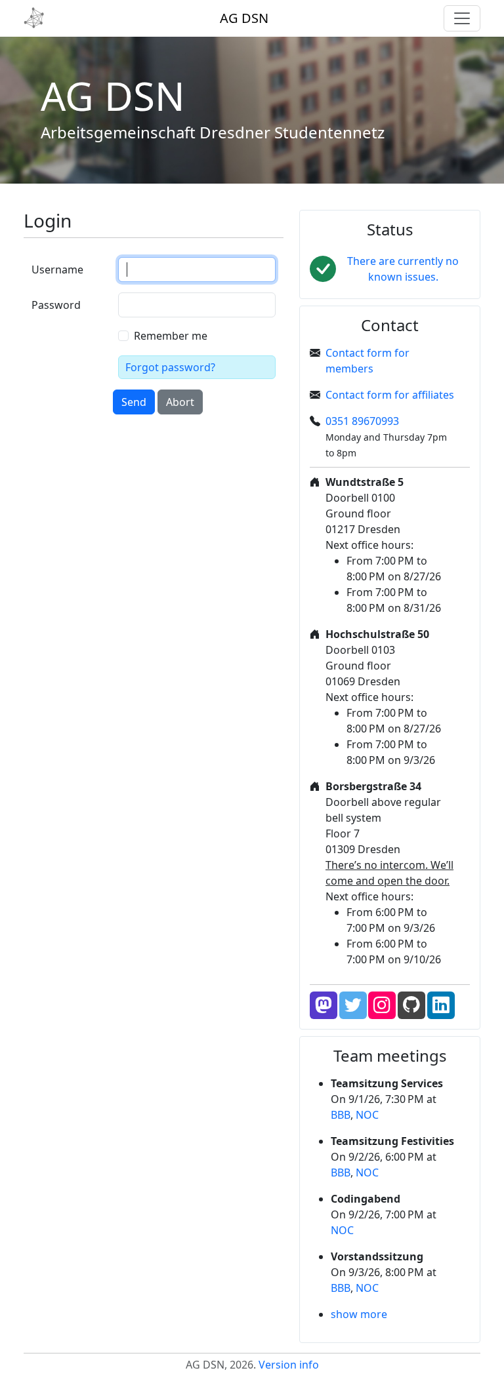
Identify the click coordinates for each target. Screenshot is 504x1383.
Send (133, 402)
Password (56, 305)
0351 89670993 (362, 421)
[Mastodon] (323, 1005)
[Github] (411, 1005)
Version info (289, 1364)
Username (57, 269)
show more (359, 1314)
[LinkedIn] (441, 1005)
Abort (180, 402)
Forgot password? (170, 367)
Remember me (170, 336)
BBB (340, 1115)
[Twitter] (353, 1005)
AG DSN (244, 18)
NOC (367, 1115)
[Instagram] (382, 1005)
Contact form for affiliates (390, 395)
